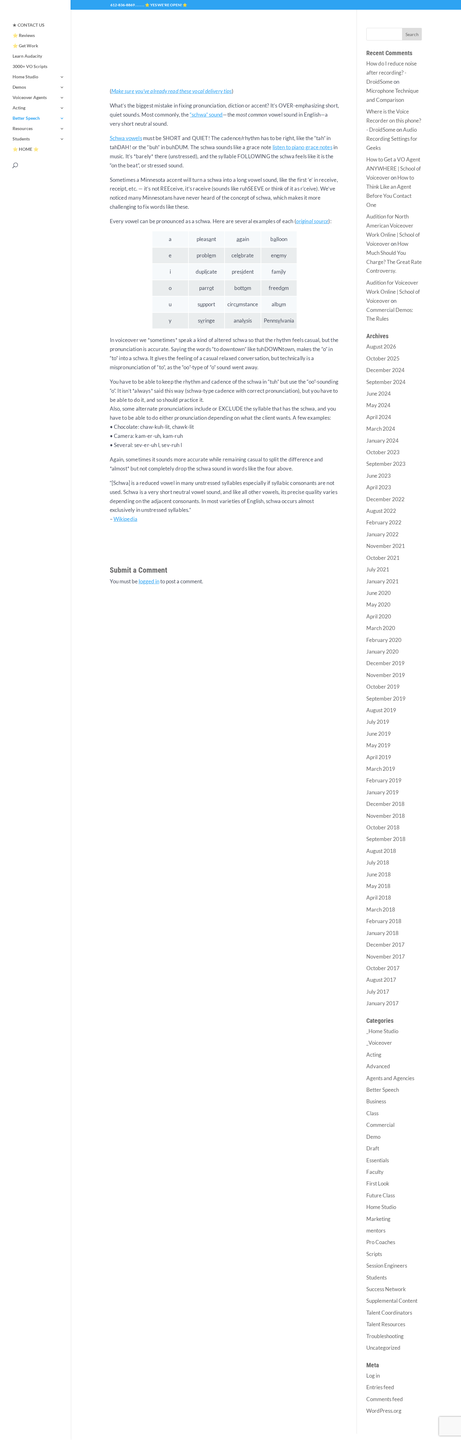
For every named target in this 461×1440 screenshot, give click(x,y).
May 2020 (378, 604)
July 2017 (377, 991)
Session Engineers (386, 1265)
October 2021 (383, 557)
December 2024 (385, 370)
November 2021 (385, 546)
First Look (377, 1183)
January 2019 (382, 792)
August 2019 (381, 710)
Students (21, 139)
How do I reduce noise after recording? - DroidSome (391, 72)
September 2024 (385, 382)
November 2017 (385, 956)
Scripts (374, 1254)
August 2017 (381, 979)
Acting (19, 108)
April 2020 (378, 616)
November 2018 (385, 815)
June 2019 (378, 733)
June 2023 (378, 475)
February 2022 (383, 522)
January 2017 (382, 1003)
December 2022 (385, 499)
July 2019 (377, 721)
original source (312, 221)
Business (376, 1101)
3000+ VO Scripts (30, 66)
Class (372, 1113)
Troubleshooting (385, 1336)
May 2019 (378, 745)
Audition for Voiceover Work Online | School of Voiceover (393, 291)
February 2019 (383, 780)
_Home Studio (382, 1031)
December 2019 (385, 663)
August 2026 (381, 346)
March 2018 (380, 909)
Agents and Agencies (390, 1078)
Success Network (386, 1289)
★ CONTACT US (29, 25)
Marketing (378, 1219)
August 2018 (381, 851)
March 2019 (380, 768)
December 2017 (385, 944)
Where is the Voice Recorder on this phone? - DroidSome (393, 120)
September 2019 (385, 698)
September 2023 (385, 463)
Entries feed (380, 1387)
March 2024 (380, 428)
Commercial (380, 1125)
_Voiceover (379, 1042)
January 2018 (382, 933)
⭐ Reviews (24, 35)
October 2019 (383, 686)
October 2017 (383, 968)
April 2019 (378, 757)
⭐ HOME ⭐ (26, 149)
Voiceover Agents (30, 97)
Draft (372, 1148)
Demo (373, 1136)
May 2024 (378, 405)
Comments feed (384, 1399)
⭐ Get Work (25, 46)
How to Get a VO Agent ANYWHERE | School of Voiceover (393, 168)
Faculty (375, 1172)
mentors (375, 1230)
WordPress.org (383, 1410)
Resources (23, 128)
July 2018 (377, 862)
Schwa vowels (126, 138)
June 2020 (378, 593)
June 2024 (378, 393)
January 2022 (382, 534)
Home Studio (25, 77)
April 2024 (378, 417)
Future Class (380, 1195)
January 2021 (382, 581)
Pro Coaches (380, 1242)
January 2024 (382, 440)
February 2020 (383, 640)
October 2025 (383, 358)
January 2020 (382, 651)
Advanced (378, 1066)
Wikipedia (125, 519)
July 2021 (377, 569)
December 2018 (385, 804)
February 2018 (383, 921)
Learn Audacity (27, 56)
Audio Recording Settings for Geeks (391, 138)
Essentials (377, 1160)
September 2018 (385, 839)
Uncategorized (383, 1347)
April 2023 (378, 487)
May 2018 (378, 886)
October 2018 (383, 827)
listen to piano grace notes (302, 147)
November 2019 (385, 675)
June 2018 (378, 874)
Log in (373, 1375)
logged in (149, 581)
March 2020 (380, 628)
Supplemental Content (391, 1300)
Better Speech (26, 118)
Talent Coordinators (389, 1312)
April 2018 (378, 897)
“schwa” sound (206, 114)
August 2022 (381, 510)
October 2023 (383, 452)
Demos (19, 87)
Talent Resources (385, 1324)
